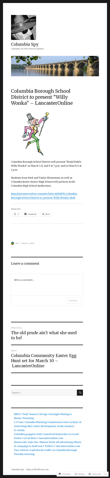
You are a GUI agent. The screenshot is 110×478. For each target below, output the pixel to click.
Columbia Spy (25, 44)
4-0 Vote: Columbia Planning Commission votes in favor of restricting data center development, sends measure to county (47, 426)
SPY (17, 243)
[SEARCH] (80, 393)
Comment (72, 300)
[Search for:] (44, 392)
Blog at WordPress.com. (38, 469)
